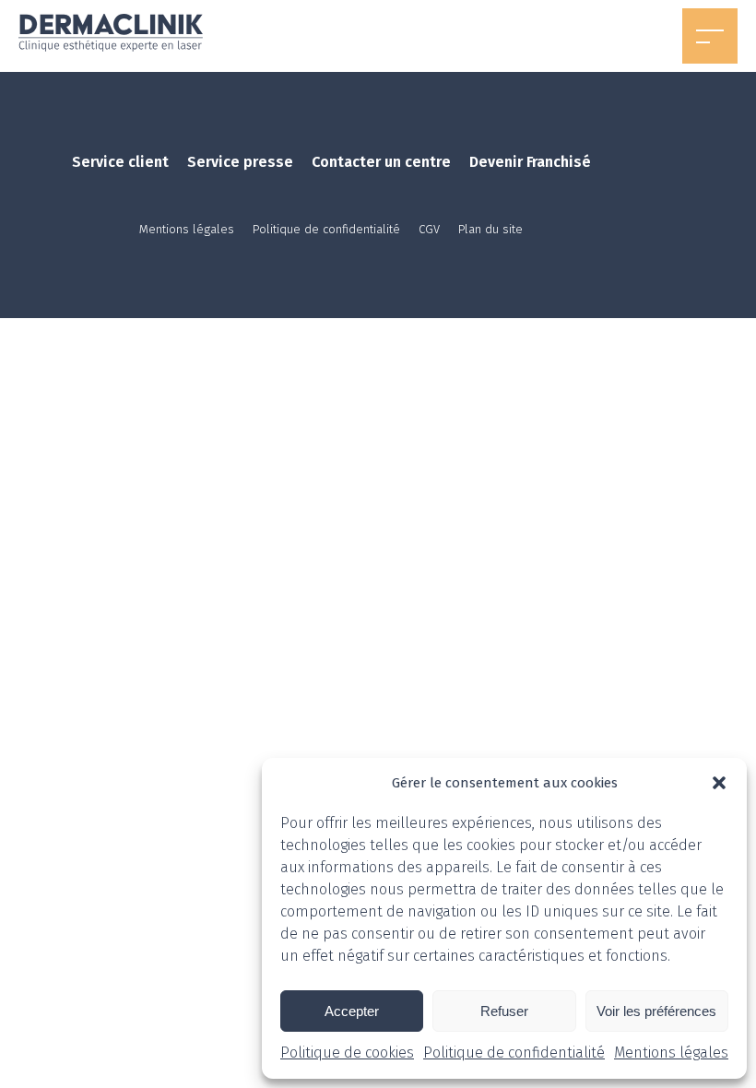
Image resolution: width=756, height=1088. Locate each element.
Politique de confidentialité (514, 1052)
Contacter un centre (381, 162)
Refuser (504, 1011)
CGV (429, 229)
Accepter (352, 1011)
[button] (719, 783)
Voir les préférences (656, 1011)
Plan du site (490, 229)
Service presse (240, 162)
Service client (120, 162)
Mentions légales (671, 1052)
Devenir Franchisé (530, 162)
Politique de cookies (347, 1052)
